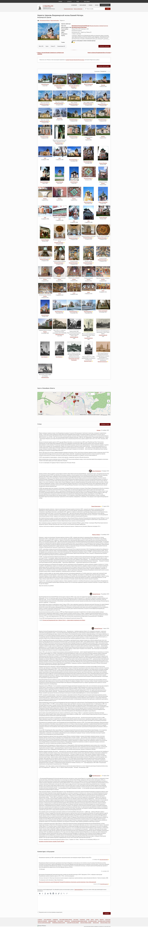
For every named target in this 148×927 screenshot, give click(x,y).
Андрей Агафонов (74, 337)
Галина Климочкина (95, 506)
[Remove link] (61, 893)
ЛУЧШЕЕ (87, 919)
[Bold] (39, 893)
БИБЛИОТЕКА (67, 921)
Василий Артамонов (102, 361)
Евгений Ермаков (73, 119)
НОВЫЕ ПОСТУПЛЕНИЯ (42, 921)
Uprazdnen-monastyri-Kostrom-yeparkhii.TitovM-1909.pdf (51, 841)
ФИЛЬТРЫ (102, 919)
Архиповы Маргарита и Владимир (59, 86)
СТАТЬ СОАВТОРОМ (47, 919)
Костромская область (45, 20)
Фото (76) (41, 46)
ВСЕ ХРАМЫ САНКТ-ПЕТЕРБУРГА (104, 921)
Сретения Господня (103, 25)
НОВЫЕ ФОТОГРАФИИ (52, 921)
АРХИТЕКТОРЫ (96, 922)
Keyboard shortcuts (83, 414)
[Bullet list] (56, 893)
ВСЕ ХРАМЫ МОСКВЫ (92, 921)
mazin (59, 293)
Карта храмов (83, 5)
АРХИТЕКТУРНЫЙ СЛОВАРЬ (85, 922)
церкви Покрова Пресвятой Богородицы (75, 59)
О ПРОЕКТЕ (69, 1)
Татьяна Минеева (103, 163)
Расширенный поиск (68, 8)
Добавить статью (105, 424)
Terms (109, 414)
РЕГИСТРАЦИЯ (87, 1)
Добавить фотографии (103, 66)
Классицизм (84, 27)
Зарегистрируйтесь (78, 889)
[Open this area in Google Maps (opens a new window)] (40, 414)
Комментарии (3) (61, 46)
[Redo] (66, 893)
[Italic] (42, 893)
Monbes (88, 138)
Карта (47, 46)
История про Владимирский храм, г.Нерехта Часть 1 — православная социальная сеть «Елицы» (64, 620)
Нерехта (62, 20)
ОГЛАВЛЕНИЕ (55, 919)
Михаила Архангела (94, 25)
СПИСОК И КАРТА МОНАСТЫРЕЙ (44, 922)
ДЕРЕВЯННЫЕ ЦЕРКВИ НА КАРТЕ (58, 922)
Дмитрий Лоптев (87, 361)
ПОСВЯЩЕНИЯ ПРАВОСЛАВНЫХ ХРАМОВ (79, 921)
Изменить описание (104, 46)
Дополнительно (105, 5)
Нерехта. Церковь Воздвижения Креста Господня (99, 52)
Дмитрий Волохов (59, 334)
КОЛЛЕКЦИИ (82, 919)
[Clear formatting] (45, 893)
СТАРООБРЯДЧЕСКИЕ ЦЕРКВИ (73, 922)
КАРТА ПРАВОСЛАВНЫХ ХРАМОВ (65, 919)
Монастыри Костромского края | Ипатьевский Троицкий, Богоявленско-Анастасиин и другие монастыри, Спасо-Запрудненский (67, 882)
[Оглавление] (38, 20)
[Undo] (64, 893)
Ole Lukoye (59, 118)
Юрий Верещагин (88, 202)
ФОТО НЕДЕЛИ (60, 921)
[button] (108, 401)
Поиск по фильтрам (78, 8)
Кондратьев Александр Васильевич (74, 359)
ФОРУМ (92, 919)
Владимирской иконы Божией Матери (80, 25)
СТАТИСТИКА (107, 919)
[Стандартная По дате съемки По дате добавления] (105, 71)
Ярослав (103, 85)
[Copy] (50, 893)
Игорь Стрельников (88, 84)
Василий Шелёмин (73, 159)
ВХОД (78, 1)
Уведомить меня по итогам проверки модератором (50, 912)
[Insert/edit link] (58, 893)
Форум (96, 5)
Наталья (98, 430)
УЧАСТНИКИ (75, 919)
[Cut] (48, 893)
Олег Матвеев (44, 357)
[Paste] (53, 893)
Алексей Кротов (45, 84)
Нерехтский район (55, 20)
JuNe (45, 158)
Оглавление (74, 5)
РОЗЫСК (96, 919)
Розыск (90, 5)
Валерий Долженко (44, 104)
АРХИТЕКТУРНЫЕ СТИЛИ (105, 922)
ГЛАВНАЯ (60, 1)
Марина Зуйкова (96, 534)
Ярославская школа (76, 27)
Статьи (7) (53, 46)
